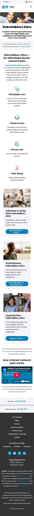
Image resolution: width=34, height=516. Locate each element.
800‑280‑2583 (20, 401)
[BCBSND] (8, 7)
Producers (27, 446)
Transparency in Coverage (17, 434)
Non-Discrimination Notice (17, 508)
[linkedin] (24, 453)
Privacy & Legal (17, 431)
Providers (17, 446)
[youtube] (14, 453)
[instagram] (19, 453)
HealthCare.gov (23, 476)
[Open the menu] (24, 7)
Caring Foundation (17, 427)
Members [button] (6, 2)
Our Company (17, 417)
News (17, 420)
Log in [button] (30, 2)
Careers (17, 424)
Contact (17, 437)
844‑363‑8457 (22, 409)
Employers (7, 446)
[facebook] (10, 453)
